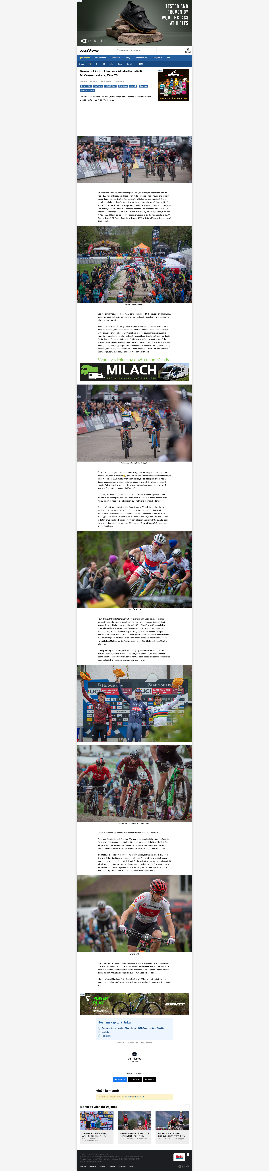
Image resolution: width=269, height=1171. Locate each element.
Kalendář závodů (141, 58)
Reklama (83, 1167)
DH (97, 64)
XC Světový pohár (105, 81)
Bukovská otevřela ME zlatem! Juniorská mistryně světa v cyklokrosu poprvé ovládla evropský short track (94, 1134)
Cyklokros (130, 64)
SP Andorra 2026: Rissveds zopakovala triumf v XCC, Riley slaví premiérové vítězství (170, 1134)
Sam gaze (143, 86)
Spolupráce (122, 1167)
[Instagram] (183, 1166)
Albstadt (133, 86)
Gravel (120, 64)
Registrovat (139, 1097)
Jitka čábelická (110, 86)
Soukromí (102, 1167)
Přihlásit (128, 1097)
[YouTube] (187, 1166)
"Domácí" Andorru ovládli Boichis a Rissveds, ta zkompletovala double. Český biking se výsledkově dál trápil (134, 1134)
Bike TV (170, 58)
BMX (141, 64)
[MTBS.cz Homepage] (89, 50)
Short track (123, 86)
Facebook (121, 1079)
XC (90, 64)
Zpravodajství (84, 58)
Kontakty (112, 1167)
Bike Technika (100, 58)
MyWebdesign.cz (97, 1161)
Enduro (81, 64)
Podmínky (92, 1167)
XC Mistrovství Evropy (91, 1140)
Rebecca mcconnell (87, 90)
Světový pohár (85, 86)
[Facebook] (179, 1166)
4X (104, 64)
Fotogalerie (157, 58)
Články (127, 58)
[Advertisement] (134, 119)
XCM (111, 64)
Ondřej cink (98, 86)
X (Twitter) (136, 1079)
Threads (151, 1079)
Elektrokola (115, 58)
